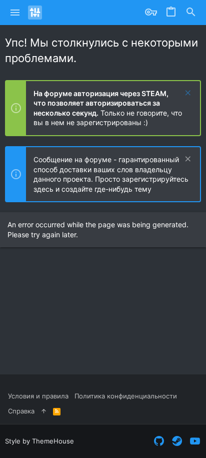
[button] (15, 13)
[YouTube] (195, 441)
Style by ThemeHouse (39, 441)
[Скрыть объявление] (186, 94)
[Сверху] (44, 410)
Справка (21, 411)
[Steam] (177, 441)
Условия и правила (38, 396)
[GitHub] (159, 441)
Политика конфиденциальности (125, 396)
